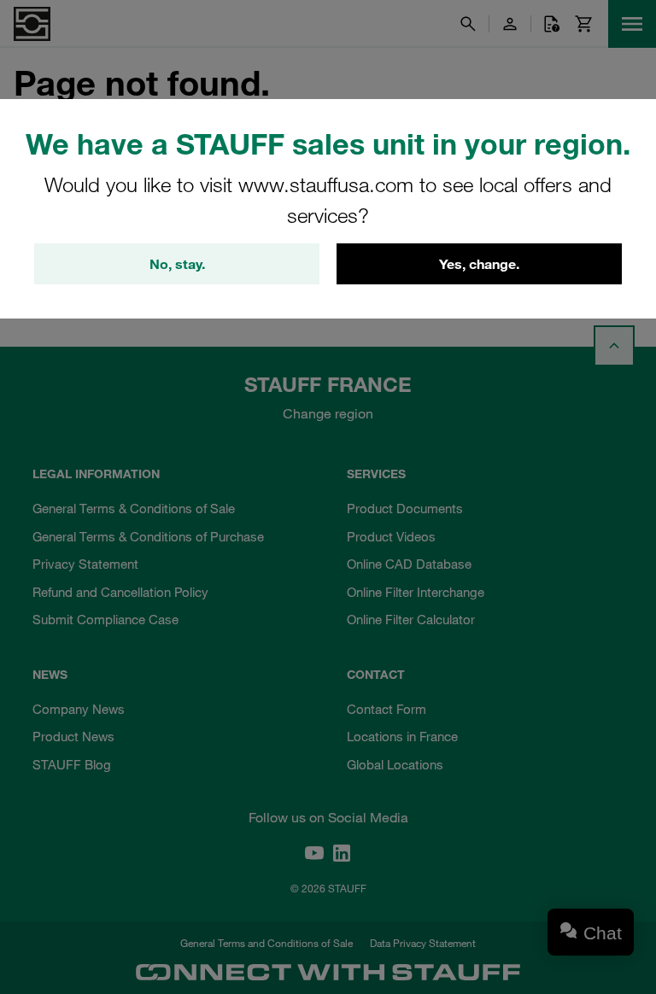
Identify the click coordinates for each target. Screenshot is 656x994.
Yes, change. (479, 263)
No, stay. (177, 263)
